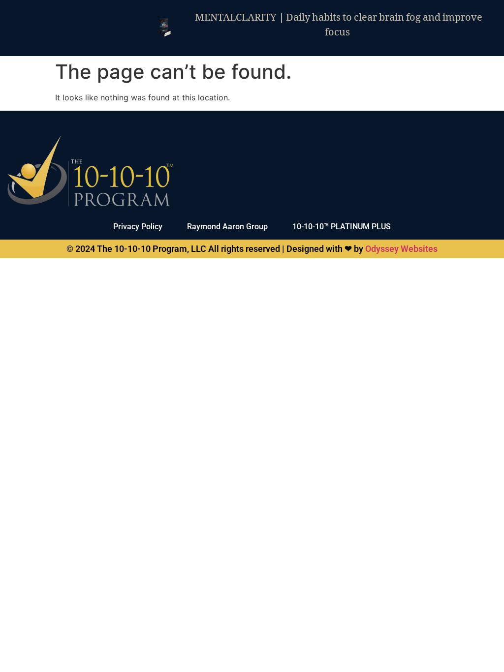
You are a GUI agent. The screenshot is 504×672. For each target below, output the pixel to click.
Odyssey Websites (401, 249)
